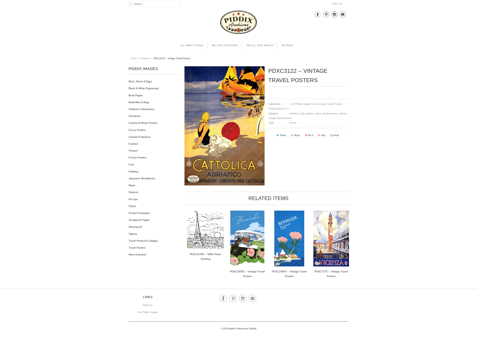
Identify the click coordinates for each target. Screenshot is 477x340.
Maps (132, 185)
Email (336, 135)
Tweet (283, 135)
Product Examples (139, 213)
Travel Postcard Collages (143, 240)
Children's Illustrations (141, 109)
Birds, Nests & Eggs (140, 81)
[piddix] (238, 23)
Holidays (134, 171)
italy (302, 113)
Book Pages (136, 95)
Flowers (133, 150)
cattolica (293, 113)
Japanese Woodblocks (142, 178)
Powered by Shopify (246, 328)
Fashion (133, 143)
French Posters (138, 157)
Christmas (134, 116)
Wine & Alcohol (137, 254)
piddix (232, 328)
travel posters (330, 113)
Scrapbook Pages (139, 219)
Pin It (310, 135)
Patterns (133, 192)
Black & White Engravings (144, 88)
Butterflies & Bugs (139, 102)
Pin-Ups (133, 199)
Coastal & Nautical (139, 136)
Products (145, 58)
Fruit (131, 164)
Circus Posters (137, 129)
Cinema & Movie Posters (143, 122)
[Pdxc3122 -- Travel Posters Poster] (224, 125)
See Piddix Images (148, 312)
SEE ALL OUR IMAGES (259, 45)
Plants (132, 206)
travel (318, 113)
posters (310, 113)
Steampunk (135, 226)
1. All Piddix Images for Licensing (307, 104)
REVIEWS (287, 45)
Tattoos (133, 233)
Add (323, 135)
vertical (343, 113)
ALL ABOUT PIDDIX (191, 45)
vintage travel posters (280, 118)
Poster (292, 122)
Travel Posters (137, 247)
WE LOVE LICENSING (225, 45)
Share (297, 135)
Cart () (337, 4)
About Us (148, 305)
